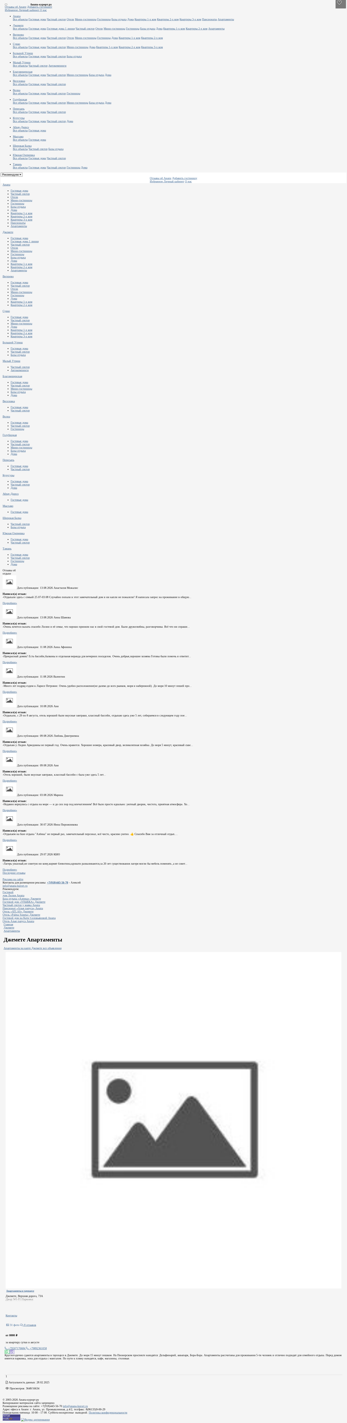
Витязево (8, 276)
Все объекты (20, 19)
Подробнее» (10, 603)
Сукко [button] (16, 43)
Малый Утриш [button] (22, 62)
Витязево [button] (18, 34)
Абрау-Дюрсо (11, 493)
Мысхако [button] (18, 136)
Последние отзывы (14, 872)
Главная (8, 924)
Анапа (6, 184)
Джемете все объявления (46, 948)
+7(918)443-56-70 (57, 882)
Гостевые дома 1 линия (61, 28)
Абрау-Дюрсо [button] (21, 127)
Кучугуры (8, 475)
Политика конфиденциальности (108, 1412)
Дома (130, 19)
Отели (70, 19)
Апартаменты (226, 19)
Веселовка (9, 401)
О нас (43, 10)
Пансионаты (209, 19)
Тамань (7, 548)
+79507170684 (16, 1348)
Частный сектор (56, 19)
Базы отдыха (119, 19)
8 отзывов (29, 1325)
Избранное (12, 10)
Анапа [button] (16, 16)
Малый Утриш (11, 361)
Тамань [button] (17, 164)
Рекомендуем (10, 174)
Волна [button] (16, 90)
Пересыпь (8, 460)
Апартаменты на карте (17, 948)
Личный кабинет (29, 10)
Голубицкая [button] (20, 99)
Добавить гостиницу (39, 6)
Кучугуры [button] (18, 118)
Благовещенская (12, 376)
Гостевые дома (37, 19)
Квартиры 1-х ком (145, 19)
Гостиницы (104, 19)
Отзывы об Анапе (15, 6)
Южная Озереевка (13, 533)
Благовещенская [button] (22, 71)
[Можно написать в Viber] (12, 1352)
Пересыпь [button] (18, 108)
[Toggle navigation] (6, 4)
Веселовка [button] (19, 81)
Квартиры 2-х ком (168, 19)
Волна (6, 416)
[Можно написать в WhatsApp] (7, 1352)
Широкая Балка (12, 518)
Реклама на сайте (13, 879)
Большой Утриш (13, 342)
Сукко (6, 311)
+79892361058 (38, 1348)
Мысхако (8, 505)
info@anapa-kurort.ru (15, 885)
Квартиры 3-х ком (190, 19)
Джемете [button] (18, 25)
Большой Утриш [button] (23, 53)
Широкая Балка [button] (22, 145)
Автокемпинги (57, 65)
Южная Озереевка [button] (24, 155)
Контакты (11, 1315)
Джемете (8, 232)
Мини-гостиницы (85, 19)
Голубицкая (10, 435)
